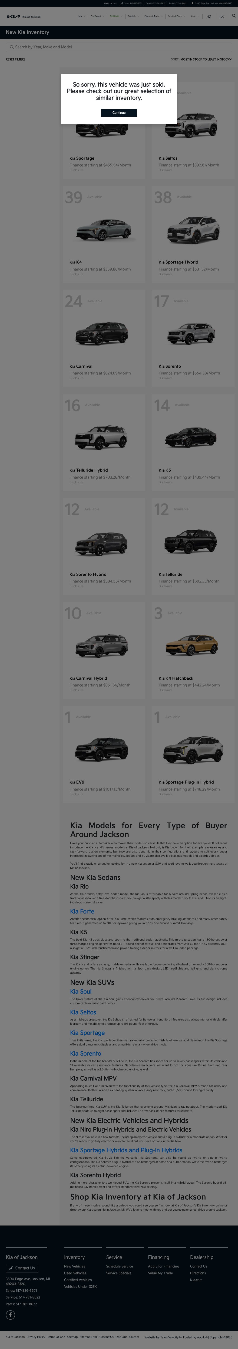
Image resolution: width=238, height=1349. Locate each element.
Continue (119, 113)
